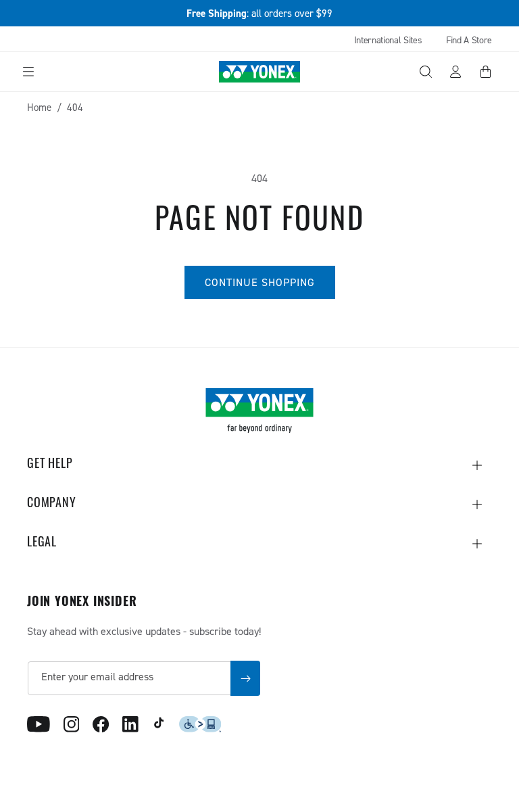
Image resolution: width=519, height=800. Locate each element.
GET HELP (49, 465)
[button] (28, 71)
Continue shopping (260, 282)
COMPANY (51, 504)
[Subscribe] (245, 678)
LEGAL (42, 544)
